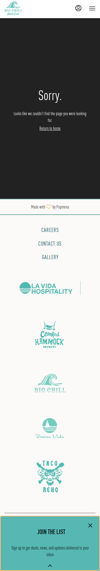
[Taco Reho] (50, 475)
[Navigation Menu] (92, 8)
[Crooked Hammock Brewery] (50, 334)
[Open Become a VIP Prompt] (50, 565)
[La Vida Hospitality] (50, 287)
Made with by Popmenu (36, 206)
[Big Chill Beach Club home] (29, 8)
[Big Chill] (50, 382)
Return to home (50, 128)
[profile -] (78, 8)
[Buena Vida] (50, 427)
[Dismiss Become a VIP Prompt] (90, 525)
